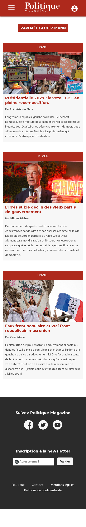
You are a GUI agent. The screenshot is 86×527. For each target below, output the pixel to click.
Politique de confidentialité (43, 490)
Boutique (18, 485)
